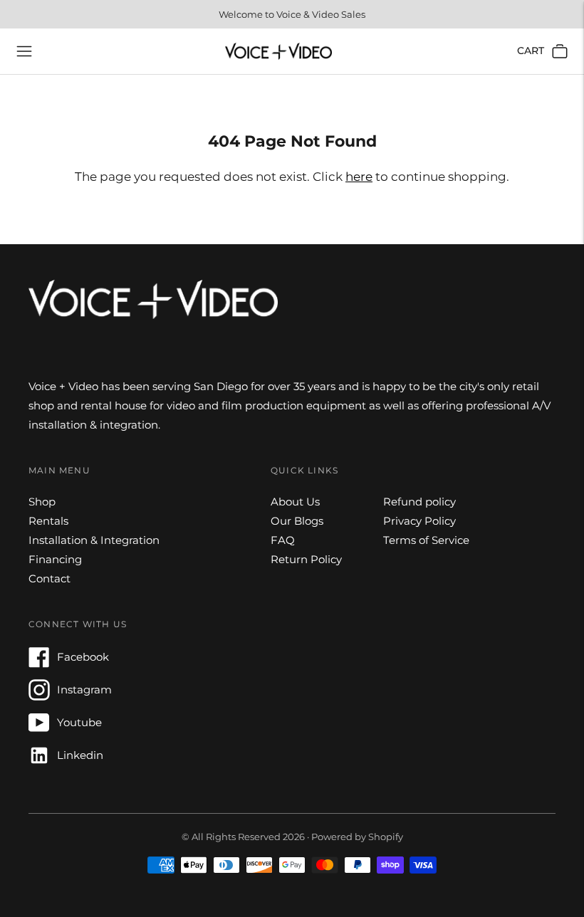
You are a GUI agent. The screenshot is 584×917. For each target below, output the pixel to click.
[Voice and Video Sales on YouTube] (39, 729)
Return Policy (306, 559)
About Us (295, 501)
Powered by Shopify (357, 836)
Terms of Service (426, 540)
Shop (42, 501)
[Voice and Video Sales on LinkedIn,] (39, 762)
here (358, 176)
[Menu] (24, 51)
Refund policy (419, 501)
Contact (49, 578)
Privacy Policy (419, 521)
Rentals (48, 521)
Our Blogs (297, 521)
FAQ (283, 540)
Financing (55, 559)
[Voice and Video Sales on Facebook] (39, 664)
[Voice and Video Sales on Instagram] (39, 696)
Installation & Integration (94, 540)
